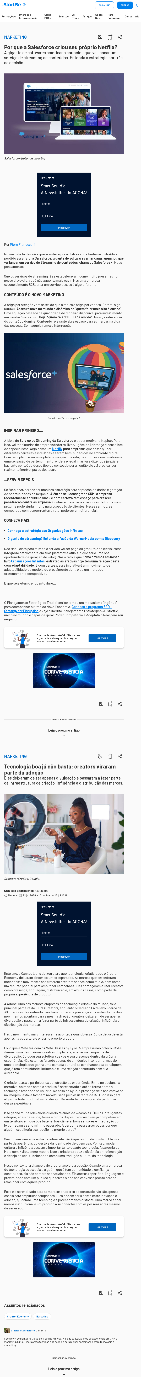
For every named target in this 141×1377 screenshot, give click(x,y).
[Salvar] (110, 37)
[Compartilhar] (120, 37)
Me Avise (102, 638)
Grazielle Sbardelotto (19, 891)
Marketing (15, 37)
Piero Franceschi (22, 244)
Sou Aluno (104, 5)
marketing (42, 1316)
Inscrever (64, 227)
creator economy (18, 1316)
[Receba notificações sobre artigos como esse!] (100, 37)
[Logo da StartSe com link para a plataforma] (14, 5)
